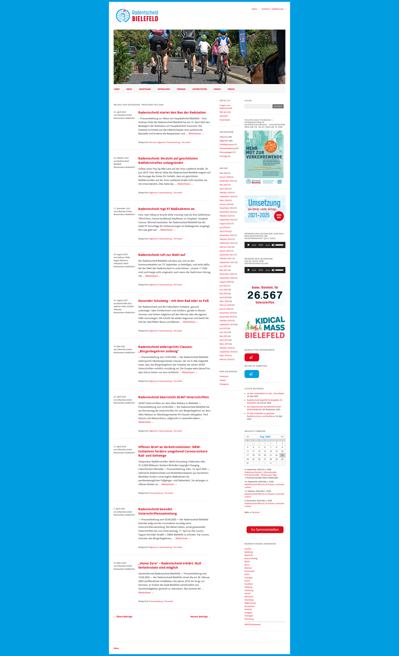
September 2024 (227, 196)
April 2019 (224, 340)
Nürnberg (249, 600)
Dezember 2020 (227, 274)
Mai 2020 (224, 293)
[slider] (279, 244)
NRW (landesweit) (252, 624)
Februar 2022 (226, 247)
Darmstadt (249, 571)
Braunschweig (251, 558)
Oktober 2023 (226, 216)
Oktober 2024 (226, 192)
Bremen (248, 568)
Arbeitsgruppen (227, 144)
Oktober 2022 (226, 239)
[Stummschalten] (273, 245)
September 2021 (227, 262)
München (249, 596)
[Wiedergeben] (248, 245)
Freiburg (248, 587)
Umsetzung (145, 89)
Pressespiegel (226, 152)
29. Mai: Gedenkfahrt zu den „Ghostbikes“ (266, 393)
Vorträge (223, 156)
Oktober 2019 (226, 320)
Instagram (224, 384)
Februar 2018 (226, 359)
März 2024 (224, 200)
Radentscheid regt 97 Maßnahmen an (166, 209)
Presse (231, 89)
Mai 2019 (224, 336)
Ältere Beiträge (123, 616)
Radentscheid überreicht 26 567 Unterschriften (173, 397)
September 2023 (227, 220)
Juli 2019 (223, 328)
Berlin (247, 561)
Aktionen (152, 142)
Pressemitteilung (173, 142)
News (129, 89)
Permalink (186, 142)
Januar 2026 (225, 177)
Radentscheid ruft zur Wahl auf (161, 255)
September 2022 (227, 243)
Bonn (247, 565)
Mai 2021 (224, 270)
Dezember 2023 (227, 208)
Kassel (247, 593)
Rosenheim (250, 606)
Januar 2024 (225, 204)
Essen (247, 581)
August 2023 (225, 223)
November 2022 (227, 235)
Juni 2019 (224, 332)
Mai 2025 (224, 185)
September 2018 (227, 352)
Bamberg (249, 552)
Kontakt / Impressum (272, 9)
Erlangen (249, 577)
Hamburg (249, 590)
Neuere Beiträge (200, 616)
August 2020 (225, 282)
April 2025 (224, 189)
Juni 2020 (224, 289)
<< (247, 436)
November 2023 (227, 212)
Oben (116, 648)
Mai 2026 (224, 173)
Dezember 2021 (227, 255)
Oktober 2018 (226, 348)
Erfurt (247, 574)
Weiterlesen (196, 133)
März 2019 (224, 344)
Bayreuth (249, 555)
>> (282, 436)
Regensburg (250, 603)
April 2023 (224, 231)
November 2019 (227, 317)
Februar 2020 (226, 305)
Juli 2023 (223, 227)
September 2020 (227, 278)
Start (117, 89)
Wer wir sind (225, 112)
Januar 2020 (225, 309)
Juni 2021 (224, 266)
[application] (265, 245)
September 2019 (227, 324)
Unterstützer (199, 89)
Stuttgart (248, 612)
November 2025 (227, 181)
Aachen (248, 549)
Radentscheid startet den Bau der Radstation (172, 112)
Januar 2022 (225, 251)
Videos (217, 89)
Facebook (224, 376)
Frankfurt (249, 584)
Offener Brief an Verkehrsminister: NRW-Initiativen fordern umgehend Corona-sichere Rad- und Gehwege (173, 451)
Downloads (225, 120)
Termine (181, 89)
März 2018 (224, 355)
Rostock (248, 609)
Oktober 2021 (226, 258)
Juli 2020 (223, 286)
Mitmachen (164, 89)
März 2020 (224, 301)
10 (248, 451)
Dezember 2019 (227, 313)
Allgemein (161, 142)
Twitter (223, 380)
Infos (254, 9)
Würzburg (249, 619)
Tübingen (249, 616)
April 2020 (224, 297)
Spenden (224, 116)
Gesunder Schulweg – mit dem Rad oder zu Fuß (173, 301)
